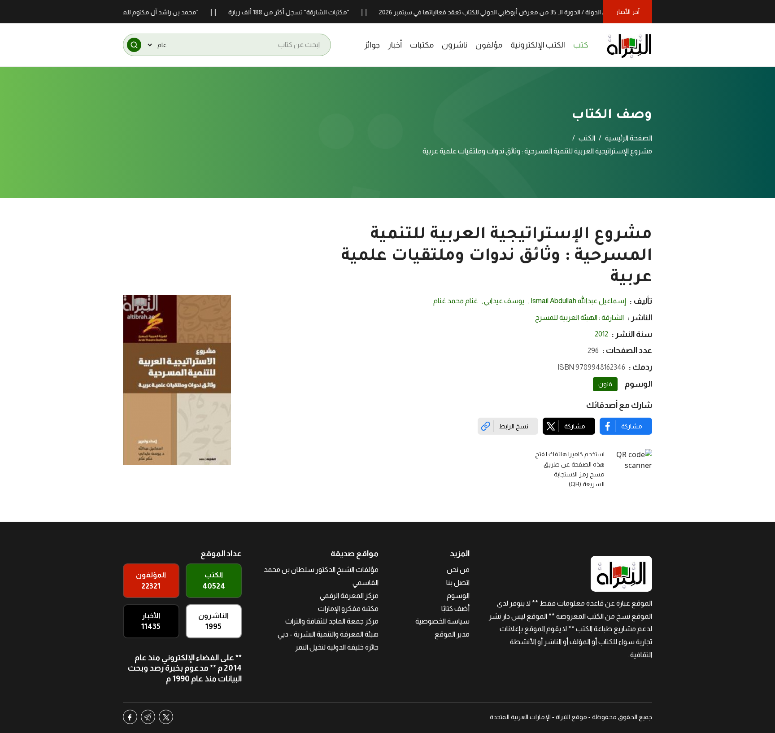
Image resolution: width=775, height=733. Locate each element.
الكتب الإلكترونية (537, 44)
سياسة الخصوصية (442, 621)
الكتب (587, 138)
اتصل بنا (458, 582)
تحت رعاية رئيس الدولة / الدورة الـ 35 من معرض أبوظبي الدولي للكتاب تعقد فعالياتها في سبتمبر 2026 (529, 12)
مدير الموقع (452, 634)
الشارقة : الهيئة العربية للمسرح (579, 317)
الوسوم (458, 595)
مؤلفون (488, 44)
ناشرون (454, 44)
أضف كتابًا (455, 608)
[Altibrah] (629, 45)
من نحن (458, 569)
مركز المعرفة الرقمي (349, 595)
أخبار (395, 44)
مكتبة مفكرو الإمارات (348, 608)
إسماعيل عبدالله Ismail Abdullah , (577, 301)
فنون (605, 384)
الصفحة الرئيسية (628, 138)
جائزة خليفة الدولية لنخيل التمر (337, 647)
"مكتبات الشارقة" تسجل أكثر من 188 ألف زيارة (305, 12)
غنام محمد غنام (455, 301)
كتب (580, 44)
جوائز (372, 44)
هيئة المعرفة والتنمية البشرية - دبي (328, 634)
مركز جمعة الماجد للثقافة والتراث (332, 621)
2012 (601, 334)
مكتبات (422, 44)
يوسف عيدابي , (502, 301)
